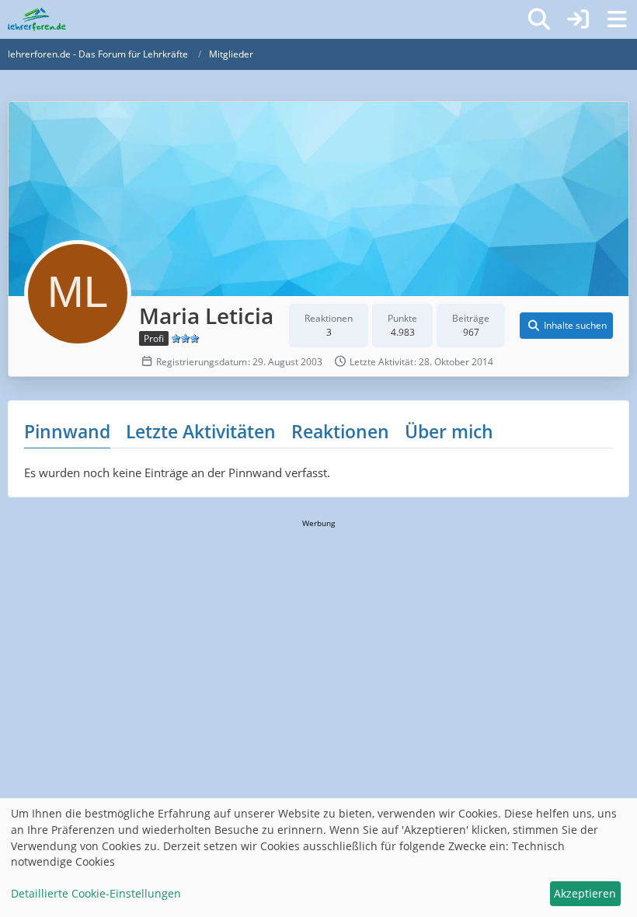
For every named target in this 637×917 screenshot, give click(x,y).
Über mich (449, 431)
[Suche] (539, 19)
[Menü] (616, 19)
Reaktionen (340, 431)
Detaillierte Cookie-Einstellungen (96, 893)
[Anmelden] (577, 19)
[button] (566, 325)
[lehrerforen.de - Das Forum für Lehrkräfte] (37, 19)
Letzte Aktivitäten (201, 431)
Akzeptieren (585, 893)
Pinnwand (67, 431)
